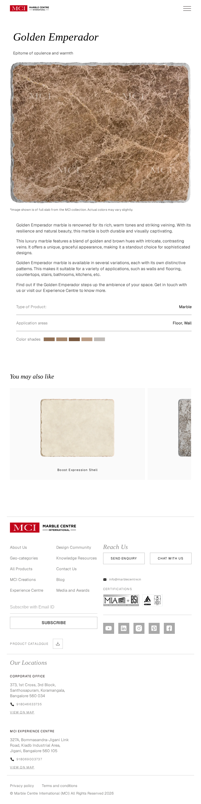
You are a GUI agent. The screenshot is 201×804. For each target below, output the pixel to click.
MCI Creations (23, 579)
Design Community (73, 547)
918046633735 (29, 704)
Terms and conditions (59, 785)
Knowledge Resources (76, 558)
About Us (18, 547)
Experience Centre (26, 590)
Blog (60, 579)
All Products (21, 568)
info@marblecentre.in (125, 579)
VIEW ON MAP (22, 712)
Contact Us (66, 568)
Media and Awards (73, 590)
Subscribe (54, 622)
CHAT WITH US (170, 558)
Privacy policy (22, 785)
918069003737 (29, 759)
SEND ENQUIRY (124, 558)
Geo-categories (24, 558)
